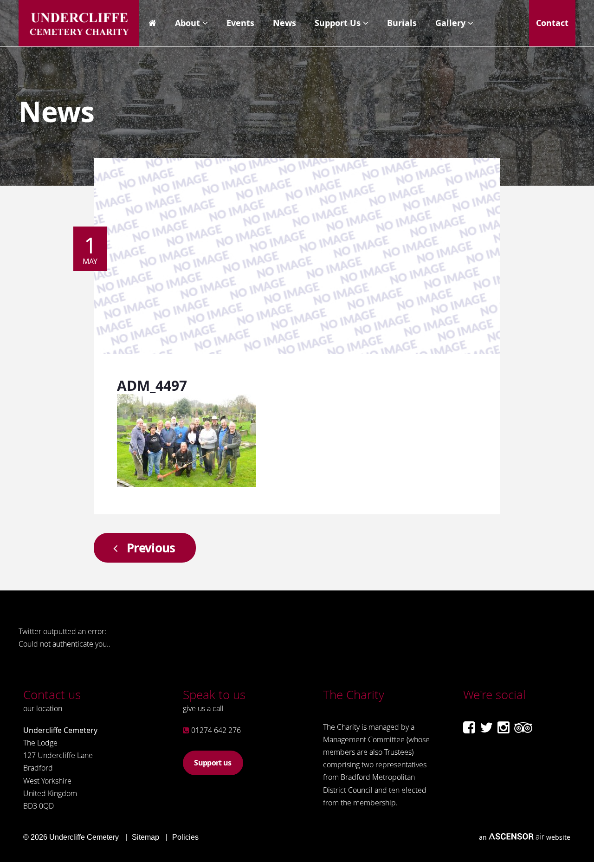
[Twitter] (486, 727)
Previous (151, 547)
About (187, 23)
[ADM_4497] (186, 484)
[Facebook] (469, 727)
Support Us (338, 23)
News (284, 23)
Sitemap (145, 837)
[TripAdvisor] (523, 727)
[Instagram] (503, 727)
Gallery (450, 23)
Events (240, 23)
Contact (552, 23)
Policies (185, 837)
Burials (402, 23)
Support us (212, 763)
